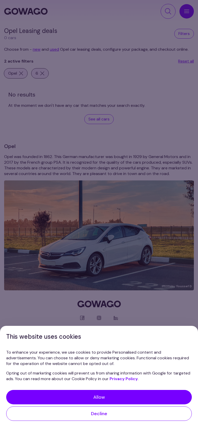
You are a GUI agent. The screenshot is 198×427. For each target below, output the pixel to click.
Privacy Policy (124, 378)
